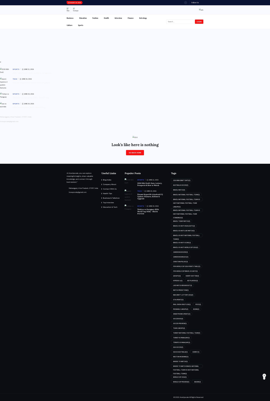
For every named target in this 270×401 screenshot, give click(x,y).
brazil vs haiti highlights (184, 226)
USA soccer (178, 347)
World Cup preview (181, 382)
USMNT (195, 352)
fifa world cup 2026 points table (186, 266)
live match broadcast (182, 285)
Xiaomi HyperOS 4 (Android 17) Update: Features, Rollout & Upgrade (150, 196)
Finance (131, 18)
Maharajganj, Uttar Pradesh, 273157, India (83, 188)
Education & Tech (110, 207)
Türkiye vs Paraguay (181, 342)
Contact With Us (110, 189)
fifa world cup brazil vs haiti (185, 271)
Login (199, 22)
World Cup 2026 (179, 377)
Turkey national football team (186, 333)
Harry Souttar (192, 276)
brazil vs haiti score (182, 242)
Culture (69, 25)
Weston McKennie (180, 357)
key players (192, 281)
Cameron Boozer (180, 252)
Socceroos (178, 319)
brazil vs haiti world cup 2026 (185, 247)
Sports (80, 25)
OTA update (178, 300)
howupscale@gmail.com (77, 192)
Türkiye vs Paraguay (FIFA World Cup (31, 97)
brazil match (179, 190)
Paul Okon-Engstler (181, 304)
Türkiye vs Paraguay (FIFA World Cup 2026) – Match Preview (148, 211)
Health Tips (107, 193)
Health (106, 18)
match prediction (180, 290)
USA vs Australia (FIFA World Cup (29, 107)
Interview (118, 18)
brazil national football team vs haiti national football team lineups (186, 199)
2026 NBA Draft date (181, 180)
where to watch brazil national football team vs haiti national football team (186, 366)
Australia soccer (180, 185)
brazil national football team (186, 195)
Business (70, 18)
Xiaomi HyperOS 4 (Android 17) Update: (31, 82)
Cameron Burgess (180, 257)
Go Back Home (135, 153)
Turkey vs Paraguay (181, 338)
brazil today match (181, 221)
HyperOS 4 (177, 281)
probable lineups (180, 309)
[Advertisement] (135, 45)
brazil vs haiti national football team (186, 236)
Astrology (143, 18)
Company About (109, 184)
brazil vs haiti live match (183, 231)
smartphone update (181, 314)
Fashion (95, 18)
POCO (198, 304)
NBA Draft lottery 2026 (183, 295)
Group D (177, 276)
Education (83, 18)
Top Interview (108, 202)
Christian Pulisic (180, 262)
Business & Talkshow (111, 198)
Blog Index (107, 180)
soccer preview (179, 323)
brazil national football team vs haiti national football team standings (186, 210)
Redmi (196, 309)
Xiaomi (197, 382)
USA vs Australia (180, 352)
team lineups (179, 328)
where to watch (180, 361)
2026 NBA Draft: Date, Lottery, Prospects (32, 73)
